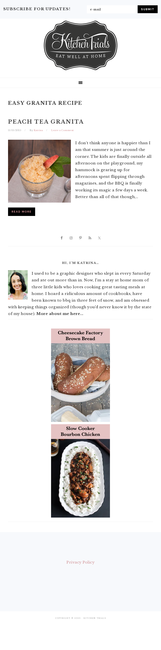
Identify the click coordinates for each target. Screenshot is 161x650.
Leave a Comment (62, 130)
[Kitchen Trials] (80, 70)
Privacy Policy (80, 562)
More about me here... (59, 313)
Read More (22, 211)
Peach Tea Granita (46, 121)
